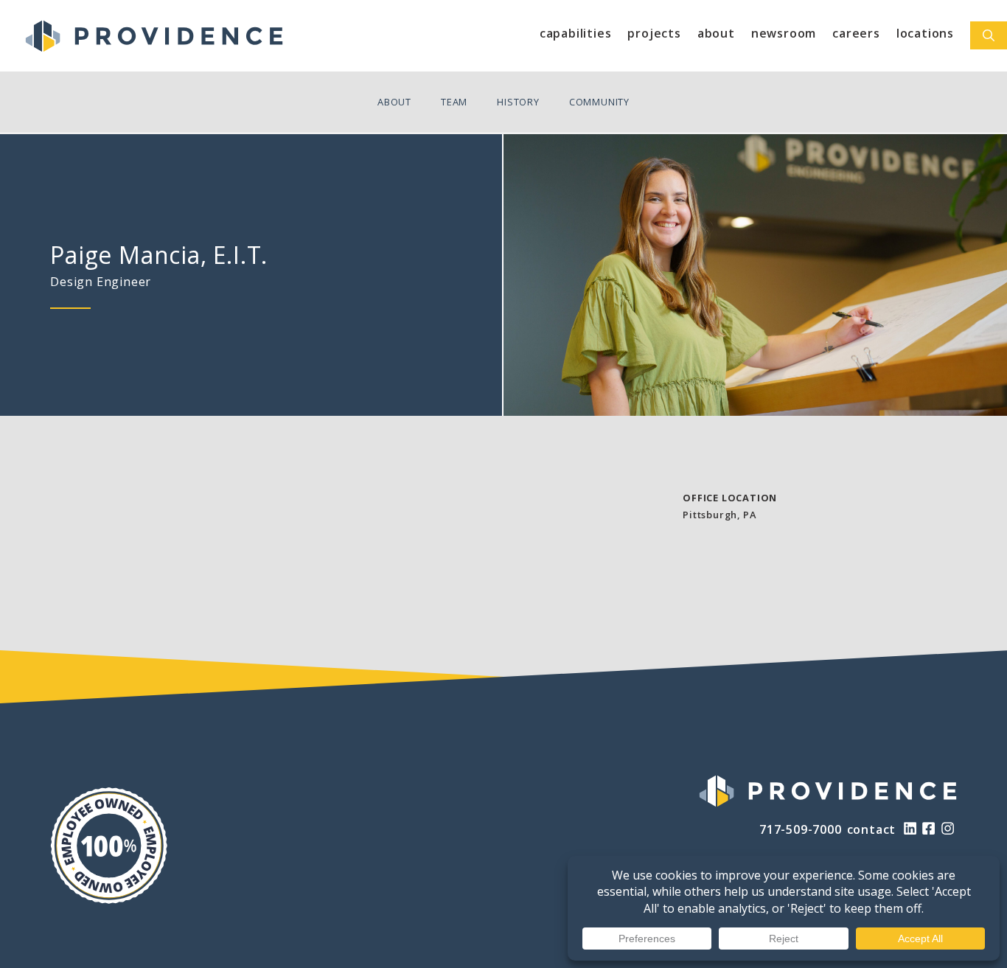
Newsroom (783, 33)
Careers (856, 33)
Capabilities (576, 33)
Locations (925, 33)
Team (454, 101)
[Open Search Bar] (988, 35)
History (518, 101)
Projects (653, 33)
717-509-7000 (800, 829)
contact (871, 829)
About (716, 33)
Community (599, 101)
